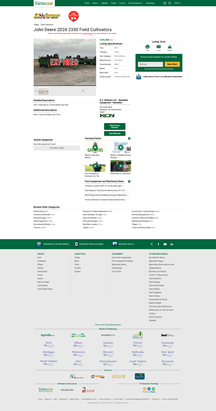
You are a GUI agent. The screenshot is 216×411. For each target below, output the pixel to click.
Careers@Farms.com (89, 399)
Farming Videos (93, 138)
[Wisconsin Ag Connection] (167, 363)
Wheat (40, 264)
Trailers (88, 228)
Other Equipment (43, 221)
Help (55, 399)
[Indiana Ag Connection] (108, 344)
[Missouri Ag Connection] (108, 353)
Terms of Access (105, 399)
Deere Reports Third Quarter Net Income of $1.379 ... (106, 190)
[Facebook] (158, 244)
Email (159, 50)
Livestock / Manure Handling (145, 218)
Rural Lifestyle (155, 317)
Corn (39, 257)
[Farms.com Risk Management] (138, 335)
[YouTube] (165, 244)
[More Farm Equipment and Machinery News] (129, 182)
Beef (77, 261)
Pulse (39, 275)
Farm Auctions (155, 278)
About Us (48, 399)
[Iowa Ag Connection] (48, 344)
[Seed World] (167, 335)
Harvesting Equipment (143, 215)
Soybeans (41, 261)
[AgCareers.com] (76, 376)
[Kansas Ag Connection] (138, 344)
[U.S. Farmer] (49, 16)
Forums (122, 3)
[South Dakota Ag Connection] (138, 363)
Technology (117, 268)
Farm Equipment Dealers (122, 261)
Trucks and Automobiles (144, 228)
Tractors (40, 228)
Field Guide (42, 271)
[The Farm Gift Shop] (72, 16)
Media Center (74, 399)
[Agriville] (48, 335)
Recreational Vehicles (45, 224)
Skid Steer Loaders (92, 224)
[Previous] (36, 91)
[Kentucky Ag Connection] (167, 344)
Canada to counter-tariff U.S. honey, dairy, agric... (104, 186)
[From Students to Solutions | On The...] (95, 171)
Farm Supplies (155, 292)
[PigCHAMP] (88, 390)
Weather (152, 320)
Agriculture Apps (156, 261)
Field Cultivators (47, 25)
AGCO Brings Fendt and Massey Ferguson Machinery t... (107, 195)
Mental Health (155, 303)
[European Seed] (108, 335)
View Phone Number (115, 126)
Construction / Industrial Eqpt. (146, 211)
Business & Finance (157, 271)
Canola (40, 268)
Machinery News (119, 264)
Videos (113, 3)
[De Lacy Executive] (140, 376)
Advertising (63, 399)
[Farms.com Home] (44, 3)
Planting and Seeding (142, 221)
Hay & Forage (43, 282)
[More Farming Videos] (129, 139)
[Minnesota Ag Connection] (78, 353)
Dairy (77, 264)
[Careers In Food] (97, 376)
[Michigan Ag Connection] (48, 353)
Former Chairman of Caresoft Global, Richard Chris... (106, 200)
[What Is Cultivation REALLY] (95, 153)
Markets (105, 3)
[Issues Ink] (67, 390)
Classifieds (150, 3)
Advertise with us (126, 244)
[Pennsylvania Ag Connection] (108, 363)
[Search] (170, 3)
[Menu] (165, 3)
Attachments (41, 211)
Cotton (40, 278)
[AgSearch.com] (78, 335)
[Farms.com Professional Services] (46, 390)
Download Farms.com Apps (91, 244)
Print (147, 50)
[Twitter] (151, 244)
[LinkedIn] (171, 244)
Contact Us (156, 399)
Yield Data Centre (44, 289)
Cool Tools (116, 271)
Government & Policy (158, 299)
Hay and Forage (43, 218)
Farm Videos (154, 296)
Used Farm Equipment (121, 257)
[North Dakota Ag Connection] (48, 363)
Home (87, 3)
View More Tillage (57, 148)
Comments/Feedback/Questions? (137, 399)
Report (170, 50)
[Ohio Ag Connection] (78, 363)
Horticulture (42, 285)
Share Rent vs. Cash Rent (120, 174)
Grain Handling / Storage (95, 215)
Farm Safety (154, 289)
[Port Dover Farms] (149, 390)
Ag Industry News (157, 257)
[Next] (83, 91)
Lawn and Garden (92, 218)
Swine (77, 257)
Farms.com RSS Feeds (170, 399)
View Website (114, 133)
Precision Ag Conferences (160, 306)
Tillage (36, 25)
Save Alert (172, 64)
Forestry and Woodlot (44, 215)
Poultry (78, 268)
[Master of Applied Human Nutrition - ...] (120, 153)
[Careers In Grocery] (118, 376)
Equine (77, 271)
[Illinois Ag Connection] (78, 344)
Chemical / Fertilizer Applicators (98, 211)
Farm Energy (154, 282)
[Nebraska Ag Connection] (138, 353)
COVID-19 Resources (158, 275)
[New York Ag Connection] (167, 353)
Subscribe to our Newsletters (56, 244)
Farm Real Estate (156, 285)
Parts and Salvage (93, 221)
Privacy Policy (118, 399)
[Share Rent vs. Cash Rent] (120, 171)
